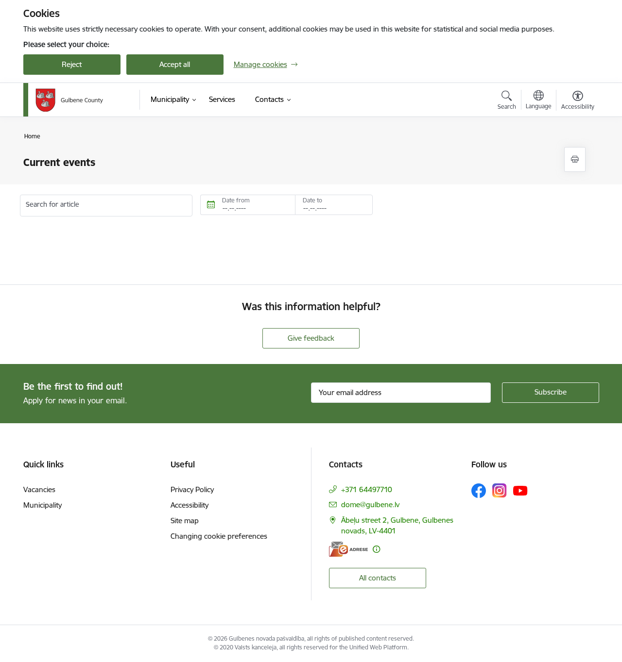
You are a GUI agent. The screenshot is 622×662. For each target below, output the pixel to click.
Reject (72, 64)
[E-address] (348, 549)
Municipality (42, 505)
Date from (236, 200)
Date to (312, 200)
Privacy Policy (192, 489)
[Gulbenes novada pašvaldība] (69, 100)
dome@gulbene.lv (370, 504)
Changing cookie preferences (219, 536)
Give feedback (311, 338)
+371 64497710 (366, 489)
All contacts (377, 577)
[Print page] (575, 159)
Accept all (174, 64)
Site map (185, 520)
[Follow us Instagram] (499, 490)
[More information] (376, 549)
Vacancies (39, 489)
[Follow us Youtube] (520, 490)
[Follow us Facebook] (478, 490)
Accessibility (189, 505)
